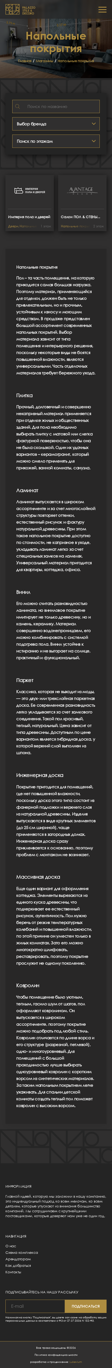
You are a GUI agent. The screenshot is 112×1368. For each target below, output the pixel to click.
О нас (10, 1246)
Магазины (44, 61)
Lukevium (76, 1361)
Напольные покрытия (76, 61)
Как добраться (18, 1265)
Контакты (13, 1272)
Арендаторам (17, 1259)
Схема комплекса (21, 1252)
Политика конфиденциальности (56, 1354)
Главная (25, 61)
